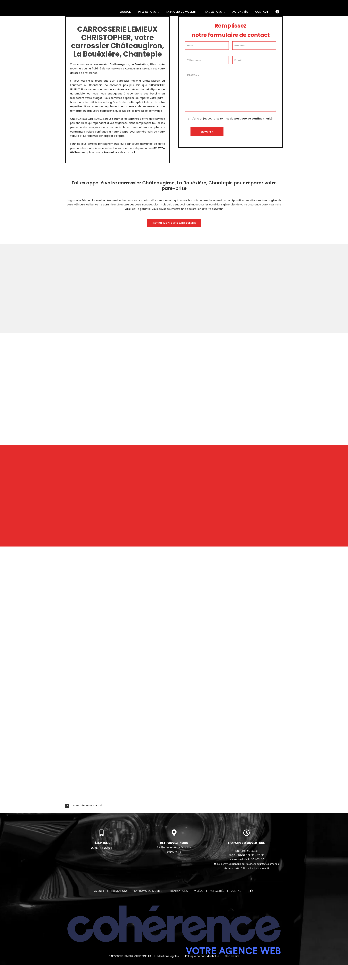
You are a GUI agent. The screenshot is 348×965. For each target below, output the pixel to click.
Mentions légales (168, 956)
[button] (174, 805)
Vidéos (198, 890)
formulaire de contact (119, 152)
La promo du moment (149, 890)
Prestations (119, 890)
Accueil (99, 890)
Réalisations (179, 890)
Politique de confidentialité (202, 956)
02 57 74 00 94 (101, 848)
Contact (237, 890)
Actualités (217, 890)
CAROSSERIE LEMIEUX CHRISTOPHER (130, 956)
